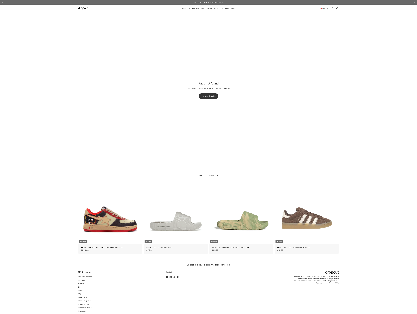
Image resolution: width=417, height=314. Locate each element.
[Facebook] (166, 277)
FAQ (79, 294)
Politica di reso (83, 304)
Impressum (82, 311)
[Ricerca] (332, 8)
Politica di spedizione (85, 301)
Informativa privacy (85, 308)
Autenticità (82, 284)
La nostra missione (85, 277)
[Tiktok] (174, 277)
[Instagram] (170, 277)
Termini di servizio (84, 297)
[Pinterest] (178, 277)
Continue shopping (208, 96)
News (80, 290)
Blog (79, 287)
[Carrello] (337, 8)
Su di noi (81, 280)
